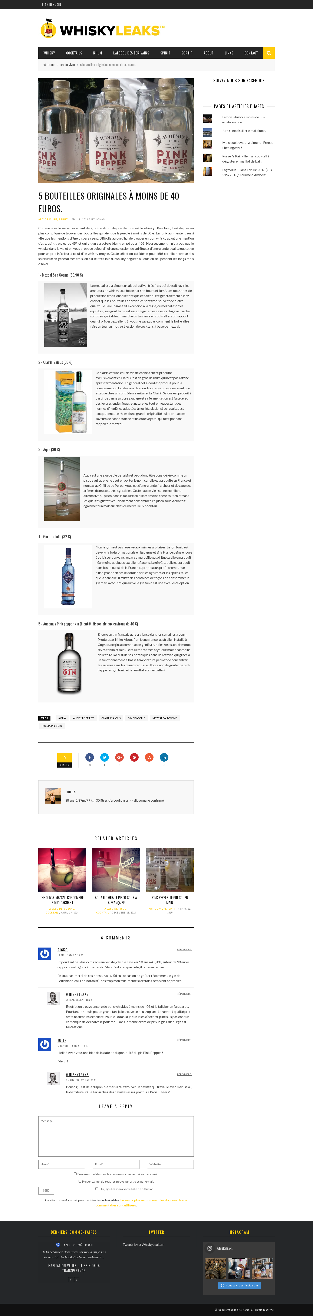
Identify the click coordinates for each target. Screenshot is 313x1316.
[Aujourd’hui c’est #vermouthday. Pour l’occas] (262, 1268)
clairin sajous (111, 718)
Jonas (100, 219)
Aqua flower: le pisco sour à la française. (116, 900)
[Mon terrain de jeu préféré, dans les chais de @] (215, 1268)
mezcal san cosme (164, 718)
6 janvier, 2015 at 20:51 (81, 1080)
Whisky (49, 53)
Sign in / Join (51, 4)
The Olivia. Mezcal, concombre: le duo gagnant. (62, 900)
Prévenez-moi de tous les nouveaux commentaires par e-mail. (117, 1174)
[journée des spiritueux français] (238, 1268)
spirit (63, 219)
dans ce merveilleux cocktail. (136, 506)
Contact (251, 53)
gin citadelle (136, 718)
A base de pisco (115, 909)
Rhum (97, 53)
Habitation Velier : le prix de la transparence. (74, 1268)
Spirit (165, 53)
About (209, 53)
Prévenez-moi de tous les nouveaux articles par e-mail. (118, 1181)
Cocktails (74, 53)
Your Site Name (240, 1310)
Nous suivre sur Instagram (242, 1285)
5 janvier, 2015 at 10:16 (72, 1046)
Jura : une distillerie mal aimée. (244, 130)
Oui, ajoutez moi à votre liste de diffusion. (126, 1189)
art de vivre (47, 219)
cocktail (52, 912)
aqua (62, 718)
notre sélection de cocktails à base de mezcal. (147, 326)
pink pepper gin (52, 725)
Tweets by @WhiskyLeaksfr (143, 1244)
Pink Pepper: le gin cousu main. (170, 900)
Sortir (187, 53)
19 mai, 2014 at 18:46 (70, 955)
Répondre (184, 949)
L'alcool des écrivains (131, 53)
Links (229, 53)
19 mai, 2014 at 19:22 (79, 1000)
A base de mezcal (61, 909)
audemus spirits (83, 718)
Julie (61, 1040)
